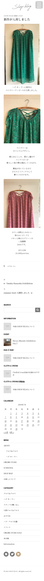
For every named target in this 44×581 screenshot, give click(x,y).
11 (27, 417)
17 (22, 421)
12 (33, 417)
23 (16, 425)
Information (9, 544)
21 (5, 425)
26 (33, 425)
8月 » (12, 432)
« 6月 (6, 432)
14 (5, 421)
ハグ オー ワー (11, 266)
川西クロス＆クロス (11, 510)
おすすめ (7, 516)
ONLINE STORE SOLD (13, 533)
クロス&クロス (12, 451)
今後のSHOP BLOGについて (24, 326)
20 (38, 421)
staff (20, 16)
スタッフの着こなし (11, 504)
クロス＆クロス (10, 493)
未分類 (6, 538)
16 (16, 421)
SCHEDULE (8, 468)
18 (27, 421)
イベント (7, 527)
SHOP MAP (8, 473)
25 (28, 425)
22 (11, 425)
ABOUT (7, 445)
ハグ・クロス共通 (10, 521)
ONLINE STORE (10, 462)
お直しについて (10, 479)
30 (16, 429)
